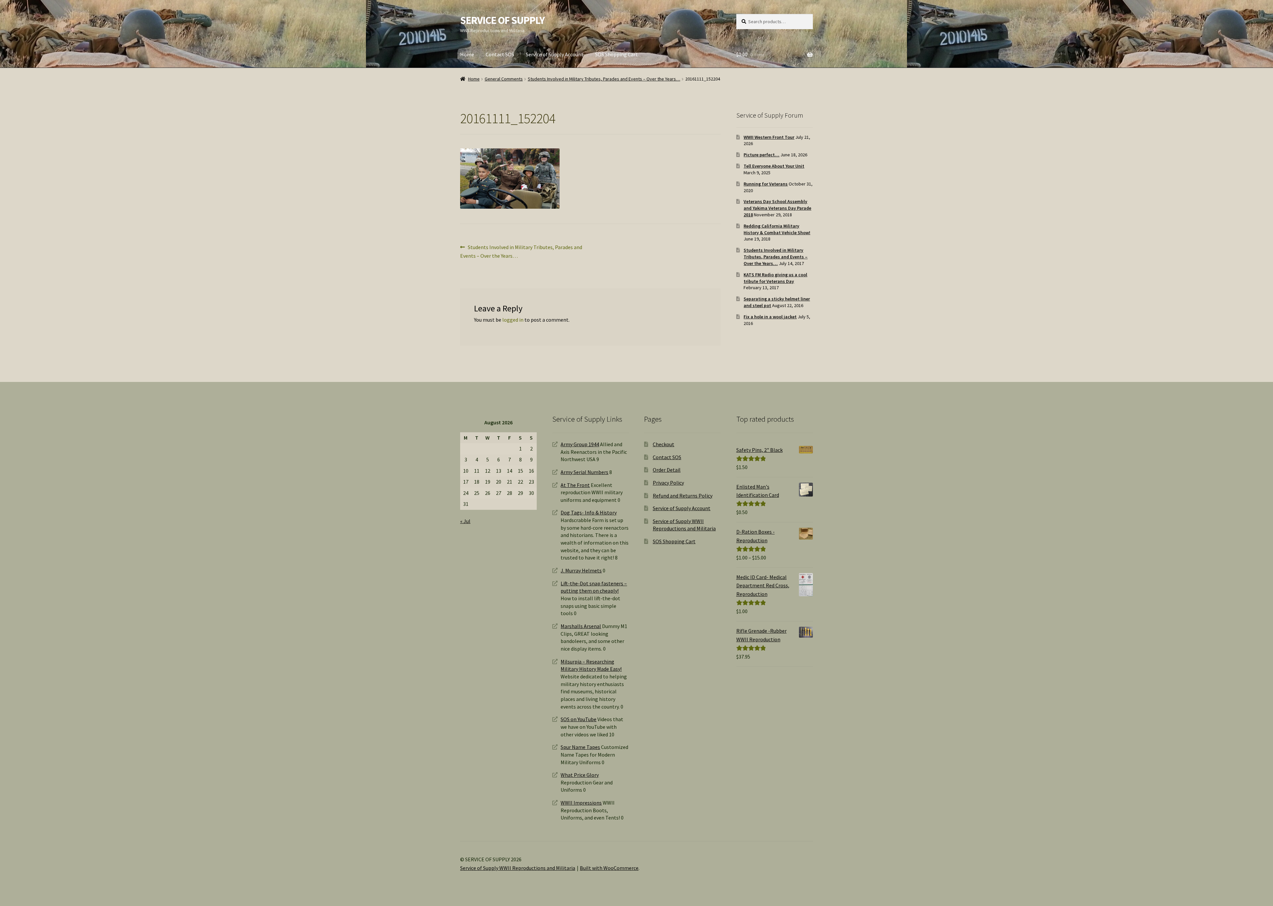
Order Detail (667, 469)
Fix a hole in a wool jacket (770, 317)
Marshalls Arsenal (581, 626)
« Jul (465, 521)
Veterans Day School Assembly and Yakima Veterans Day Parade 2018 (777, 208)
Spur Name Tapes (580, 747)
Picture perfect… (761, 155)
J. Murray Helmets (581, 570)
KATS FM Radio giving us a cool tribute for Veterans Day (775, 278)
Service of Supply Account (554, 54)
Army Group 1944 (580, 444)
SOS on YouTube (578, 719)
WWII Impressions (581, 802)
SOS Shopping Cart (616, 54)
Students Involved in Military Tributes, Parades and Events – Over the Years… (604, 79)
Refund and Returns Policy (682, 495)
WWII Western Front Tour (769, 137)
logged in (512, 319)
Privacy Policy (668, 482)
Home (467, 54)
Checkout (663, 444)
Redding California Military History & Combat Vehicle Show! (777, 229)
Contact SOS (500, 54)
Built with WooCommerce (609, 868)
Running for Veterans (766, 184)
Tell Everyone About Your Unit (774, 166)
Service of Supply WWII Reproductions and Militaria (517, 868)
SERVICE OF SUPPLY (502, 20)
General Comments (504, 79)
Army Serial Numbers (584, 472)
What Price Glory (580, 775)
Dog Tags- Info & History (589, 512)
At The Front (575, 485)
